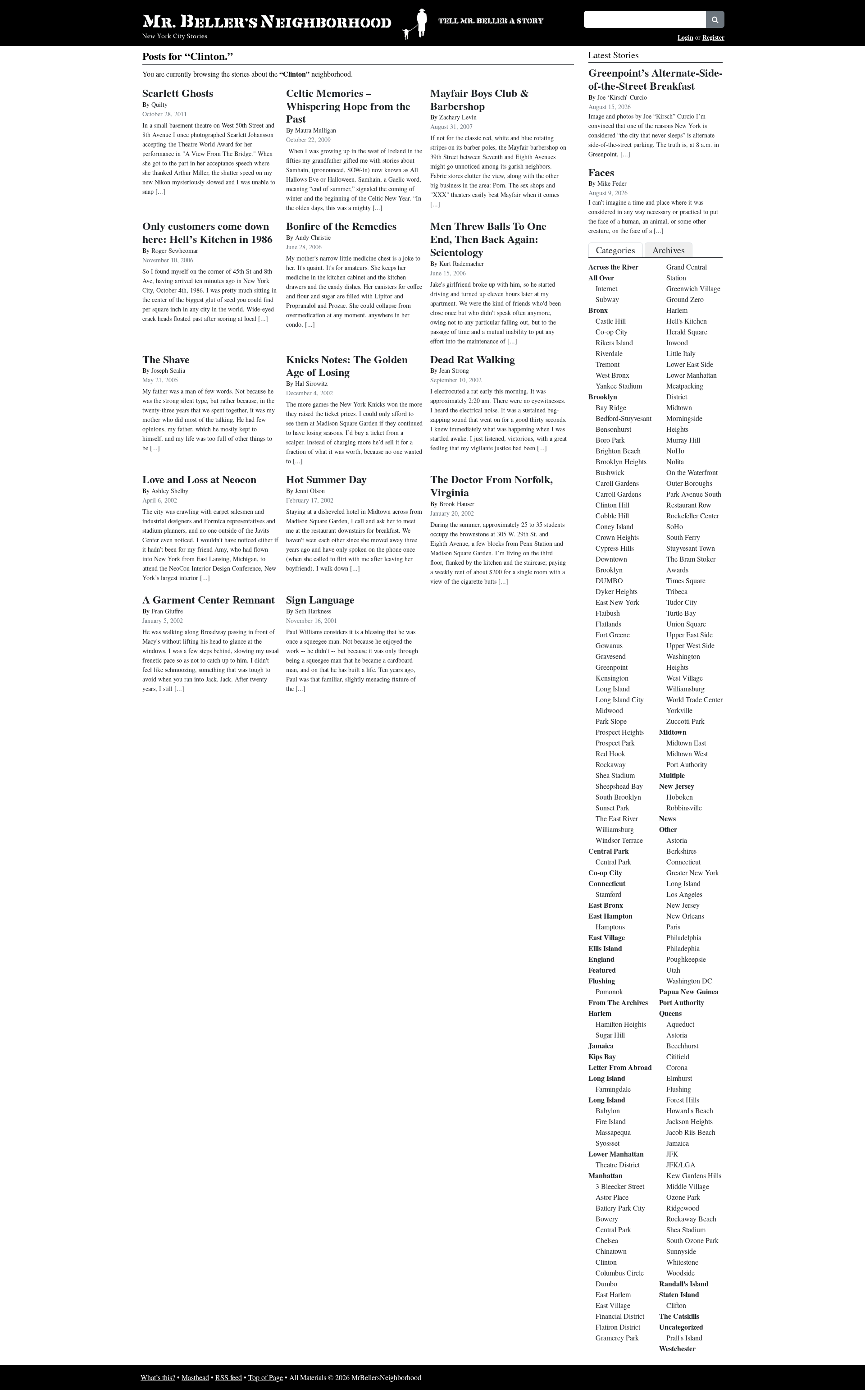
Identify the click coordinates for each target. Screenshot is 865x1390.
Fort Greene (613, 634)
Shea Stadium (615, 775)
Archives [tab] (668, 250)
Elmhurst (679, 1078)
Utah (673, 969)
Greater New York (692, 872)
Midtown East (686, 742)
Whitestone (682, 1262)
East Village (606, 937)
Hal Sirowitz (311, 383)
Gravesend (611, 656)
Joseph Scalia (168, 370)
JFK (672, 1153)
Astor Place (612, 1197)
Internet (606, 288)
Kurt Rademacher (461, 263)
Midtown (679, 407)
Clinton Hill (612, 504)
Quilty (159, 104)
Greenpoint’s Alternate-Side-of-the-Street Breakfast (655, 78)
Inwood (677, 342)
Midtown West (687, 753)
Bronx (598, 310)
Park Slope (611, 721)
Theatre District (618, 1164)
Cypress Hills (615, 548)
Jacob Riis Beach (690, 1132)
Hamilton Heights (621, 1024)
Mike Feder (612, 183)
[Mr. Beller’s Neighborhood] (285, 22)
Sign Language (320, 599)
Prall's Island (684, 1337)
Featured (602, 970)
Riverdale (609, 353)
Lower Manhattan (616, 1153)
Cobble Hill (612, 515)
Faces (601, 172)
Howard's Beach (689, 1110)
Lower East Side (689, 364)
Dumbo (606, 1283)
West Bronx (612, 375)
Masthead (195, 1377)
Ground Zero (685, 299)
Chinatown (611, 1251)
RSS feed (228, 1377)
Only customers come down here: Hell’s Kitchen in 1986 (207, 232)
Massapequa (613, 1132)
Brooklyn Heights (621, 461)
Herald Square (686, 331)
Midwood (609, 710)
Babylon (608, 1110)
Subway (607, 299)
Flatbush (608, 612)
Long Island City (620, 699)
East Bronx (605, 905)
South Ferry (683, 537)
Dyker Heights (616, 591)
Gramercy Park (617, 1337)
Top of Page (265, 1377)
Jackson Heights (689, 1121)
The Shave (166, 359)
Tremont (607, 364)
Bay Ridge (611, 407)
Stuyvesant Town (690, 548)
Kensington (612, 677)
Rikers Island (614, 342)
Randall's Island (684, 1283)
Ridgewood (682, 1207)
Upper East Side (689, 634)
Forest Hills (682, 1099)
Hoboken (679, 796)
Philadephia (683, 948)
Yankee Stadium (619, 385)
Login (685, 37)
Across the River (613, 266)
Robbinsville (684, 807)
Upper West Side (690, 645)
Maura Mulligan (315, 130)
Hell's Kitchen (686, 320)
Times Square (686, 580)
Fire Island (611, 1121)
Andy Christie (313, 237)
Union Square (686, 623)
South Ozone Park (692, 1240)
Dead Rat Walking (472, 359)
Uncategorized (681, 1326)
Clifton (676, 1305)
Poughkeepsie (686, 959)
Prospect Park (615, 742)
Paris (673, 926)
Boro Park (610, 439)
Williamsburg (615, 829)
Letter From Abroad (620, 1067)
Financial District (620, 1316)
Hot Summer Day (326, 479)
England (601, 959)
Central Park (608, 851)
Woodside (680, 1272)
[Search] (715, 19)
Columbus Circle (620, 1272)
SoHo (674, 526)
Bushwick (610, 472)
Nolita (675, 461)
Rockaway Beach (691, 1218)
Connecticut (606, 883)
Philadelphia (683, 937)
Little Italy (681, 353)
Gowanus (609, 645)
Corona (676, 1067)
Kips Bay (602, 1056)
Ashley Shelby (169, 490)
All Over (601, 277)
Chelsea (607, 1240)
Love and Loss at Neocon (199, 479)
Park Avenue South (693, 493)
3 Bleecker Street (620, 1186)
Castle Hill (611, 320)
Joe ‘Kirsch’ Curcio (622, 97)
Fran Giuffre (167, 611)
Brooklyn (602, 396)
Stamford (608, 894)
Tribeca (676, 591)
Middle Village (687, 1186)
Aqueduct (680, 1024)
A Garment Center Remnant (208, 599)
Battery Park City (620, 1207)
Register (713, 37)
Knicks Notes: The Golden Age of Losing (347, 365)
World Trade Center (694, 699)
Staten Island (679, 1294)
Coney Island (614, 526)
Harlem (599, 1013)
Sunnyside (681, 1251)
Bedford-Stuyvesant (623, 418)
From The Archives (618, 1002)
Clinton (606, 1262)
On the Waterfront (692, 472)
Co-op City (612, 331)
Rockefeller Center (692, 515)
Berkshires (681, 850)
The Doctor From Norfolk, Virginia (491, 485)
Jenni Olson (310, 490)
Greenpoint (612, 667)
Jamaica (601, 1045)
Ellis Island (605, 948)
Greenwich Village (693, 288)
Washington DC (689, 980)
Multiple (672, 775)
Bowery (607, 1218)
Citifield (677, 1056)
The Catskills (679, 1316)
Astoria (676, 840)
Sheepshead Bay (619, 786)
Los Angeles (684, 894)
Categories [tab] (615, 250)
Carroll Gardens (618, 493)
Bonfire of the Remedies (341, 225)
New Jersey (676, 786)
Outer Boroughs (689, 483)
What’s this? (158, 1377)
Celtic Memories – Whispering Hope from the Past (348, 106)
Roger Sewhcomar (174, 250)
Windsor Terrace (619, 840)
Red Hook (610, 753)
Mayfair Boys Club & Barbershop (479, 99)
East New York (617, 602)
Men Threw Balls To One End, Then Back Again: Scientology (488, 239)
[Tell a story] (505, 19)
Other (668, 829)
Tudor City (681, 602)
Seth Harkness (313, 611)
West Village (684, 677)
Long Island (613, 688)
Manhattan (605, 1175)
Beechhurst (682, 1045)
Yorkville (679, 710)
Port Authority (686, 764)
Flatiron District (618, 1326)
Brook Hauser (456, 503)
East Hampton (610, 915)
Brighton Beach (618, 450)
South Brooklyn (618, 796)
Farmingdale (613, 1088)
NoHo (675, 450)
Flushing (601, 980)
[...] (625, 154)
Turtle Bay (681, 612)
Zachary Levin (458, 117)
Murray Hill (683, 439)
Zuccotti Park (685, 721)
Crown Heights (617, 537)
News (667, 818)
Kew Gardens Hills (693, 1175)
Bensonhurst (613, 429)
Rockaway (611, 764)
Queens (670, 1013)
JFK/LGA (681, 1164)
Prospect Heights (620, 731)
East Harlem (613, 1294)
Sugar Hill (610, 1034)
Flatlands (608, 623)
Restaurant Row (688, 504)
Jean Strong (454, 370)
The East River (617, 818)
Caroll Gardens (617, 483)
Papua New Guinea (689, 991)
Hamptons (610, 926)
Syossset (607, 1143)
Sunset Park (612, 807)
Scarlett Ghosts (177, 93)
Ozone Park (683, 1197)
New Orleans (685, 915)
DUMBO (609, 580)
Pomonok (609, 991)
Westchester (677, 1348)
